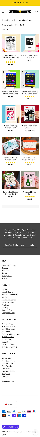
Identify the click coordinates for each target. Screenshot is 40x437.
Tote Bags (5, 305)
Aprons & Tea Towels (9, 295)
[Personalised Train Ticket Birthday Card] (30, 146)
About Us (5, 271)
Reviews (5, 273)
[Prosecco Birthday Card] (30, 180)
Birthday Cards (7, 324)
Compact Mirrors (8, 313)
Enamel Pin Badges (9, 300)
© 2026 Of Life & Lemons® (10, 432)
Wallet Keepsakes (8, 302)
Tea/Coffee (6, 369)
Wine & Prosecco (8, 371)
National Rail (6, 358)
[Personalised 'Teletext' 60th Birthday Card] (30, 80)
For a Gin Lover (7, 364)
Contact (5, 268)
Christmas (5, 376)
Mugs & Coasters (8, 292)
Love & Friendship (8, 329)
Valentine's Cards (8, 337)
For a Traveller (7, 366)
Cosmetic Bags (7, 310)
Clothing (5, 308)
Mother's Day (6, 342)
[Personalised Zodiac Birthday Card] (11, 180)
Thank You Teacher (9, 345)
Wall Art (5, 289)
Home (4, 20)
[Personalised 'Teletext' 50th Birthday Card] (11, 80)
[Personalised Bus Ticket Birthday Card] (11, 146)
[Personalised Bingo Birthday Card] (11, 114)
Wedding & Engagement (11, 334)
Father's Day (6, 339)
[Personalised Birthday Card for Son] (30, 114)
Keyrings (5, 297)
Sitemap (5, 278)
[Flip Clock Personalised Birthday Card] (30, 43)
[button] (10, 62)
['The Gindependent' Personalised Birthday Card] (11, 43)
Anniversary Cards (8, 326)
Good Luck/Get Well (9, 347)
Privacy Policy (7, 276)
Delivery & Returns (8, 265)
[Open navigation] (4, 12)
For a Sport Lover (8, 361)
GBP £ (11, 404)
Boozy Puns (6, 374)
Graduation (6, 332)
